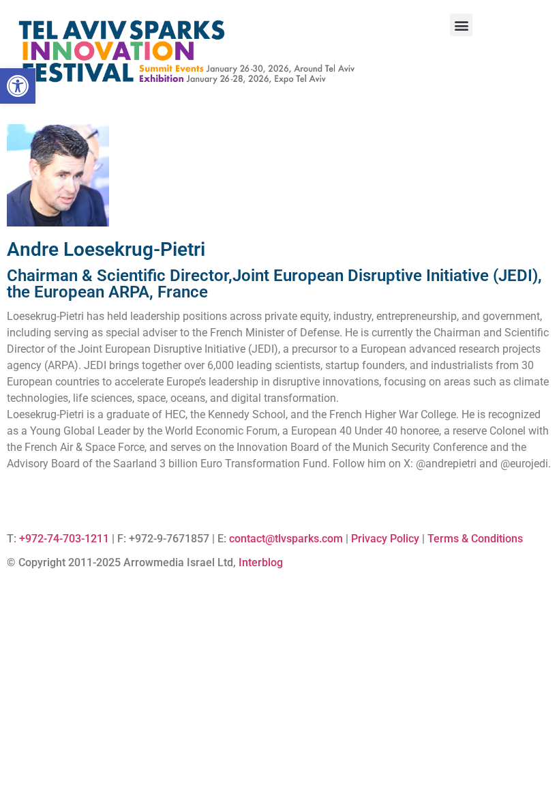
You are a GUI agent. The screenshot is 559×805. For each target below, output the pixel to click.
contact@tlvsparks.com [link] (286, 538)
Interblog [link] (261, 562)
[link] (17, 86)
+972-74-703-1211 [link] (64, 538)
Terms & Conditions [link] (475, 538)
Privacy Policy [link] (385, 538)
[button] (461, 25)
